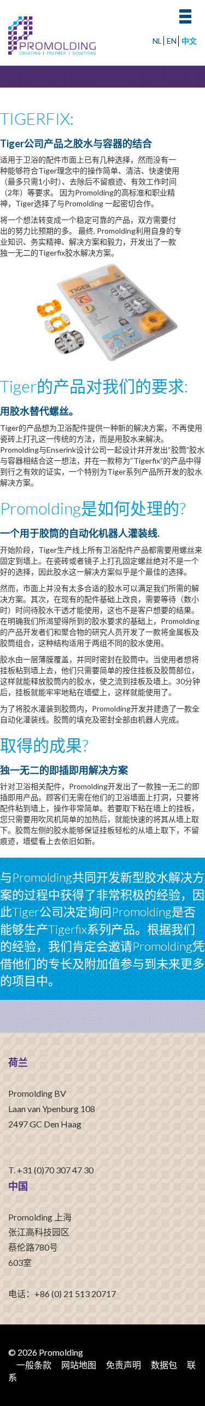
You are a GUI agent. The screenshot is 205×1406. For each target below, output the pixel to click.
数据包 (164, 1364)
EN (172, 40)
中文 (189, 40)
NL (157, 40)
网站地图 (78, 1364)
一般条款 (33, 1364)
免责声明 (123, 1364)
